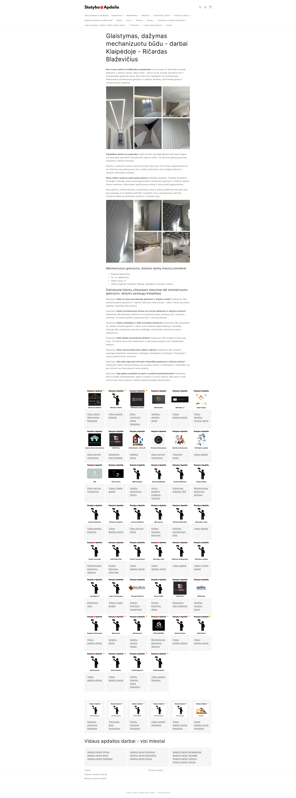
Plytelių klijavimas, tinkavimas (114, 568)
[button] (117, 15)
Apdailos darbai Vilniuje (98, 752)
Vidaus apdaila (201, 454)
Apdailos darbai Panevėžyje (143, 755)
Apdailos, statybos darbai (155, 417)
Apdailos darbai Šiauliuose (142, 752)
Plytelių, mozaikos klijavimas (156, 531)
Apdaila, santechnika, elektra (136, 491)
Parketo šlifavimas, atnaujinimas (136, 606)
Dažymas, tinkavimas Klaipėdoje (92, 725)
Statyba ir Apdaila (138, 792)
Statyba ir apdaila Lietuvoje (95, 774)
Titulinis (87, 770)
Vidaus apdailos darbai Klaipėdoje (180, 725)
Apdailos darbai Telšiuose (185, 759)
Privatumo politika (155, 770)
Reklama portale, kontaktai (95, 778)
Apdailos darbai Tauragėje (185, 755)
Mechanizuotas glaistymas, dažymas (201, 491)
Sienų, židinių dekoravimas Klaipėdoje (93, 417)
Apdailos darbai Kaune (97, 755)
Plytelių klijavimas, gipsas (156, 606)
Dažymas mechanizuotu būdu (179, 531)
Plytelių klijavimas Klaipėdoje (135, 725)
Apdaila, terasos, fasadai (134, 643)
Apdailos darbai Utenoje (184, 762)
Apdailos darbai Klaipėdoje (100, 759)
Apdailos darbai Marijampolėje (187, 752)
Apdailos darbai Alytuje (141, 759)
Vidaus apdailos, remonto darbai (201, 417)
